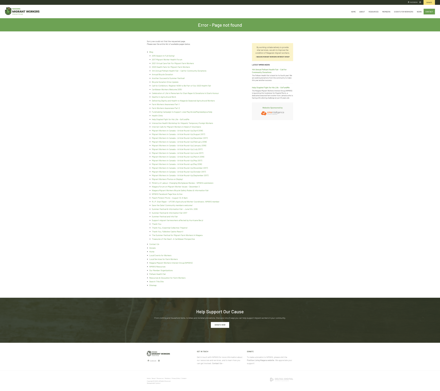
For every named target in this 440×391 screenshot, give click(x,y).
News (419, 12)
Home (353, 12)
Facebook (414, 2)
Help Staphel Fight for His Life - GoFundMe (170, 119)
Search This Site (156, 281)
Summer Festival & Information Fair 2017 (169, 213)
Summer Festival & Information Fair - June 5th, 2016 (175, 209)
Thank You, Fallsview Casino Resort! (167, 231)
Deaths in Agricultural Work (164, 97)
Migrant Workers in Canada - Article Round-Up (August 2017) (178, 134)
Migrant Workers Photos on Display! (167, 179)
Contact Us (154, 244)
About (362, 12)
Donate (429, 2)
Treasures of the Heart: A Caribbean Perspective (173, 239)
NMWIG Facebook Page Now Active (167, 194)
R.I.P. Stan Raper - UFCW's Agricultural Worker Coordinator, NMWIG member (185, 201)
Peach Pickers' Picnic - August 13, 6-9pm (170, 198)
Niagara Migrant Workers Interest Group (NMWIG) (170, 263)
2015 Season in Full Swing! (163, 55)
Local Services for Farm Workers (163, 259)
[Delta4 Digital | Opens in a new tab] (281, 379)
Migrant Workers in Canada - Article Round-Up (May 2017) (177, 160)
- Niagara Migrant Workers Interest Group (273, 57)
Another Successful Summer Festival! (168, 78)
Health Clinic (157, 115)
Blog (151, 52)
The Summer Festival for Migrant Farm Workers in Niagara (177, 235)
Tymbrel (157, 383)
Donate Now (220, 325)
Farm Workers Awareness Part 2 (166, 108)
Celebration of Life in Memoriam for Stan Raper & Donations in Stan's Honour (185, 93)
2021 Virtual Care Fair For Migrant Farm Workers (173, 63)
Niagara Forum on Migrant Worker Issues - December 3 (176, 186)
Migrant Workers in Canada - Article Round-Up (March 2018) (178, 156)
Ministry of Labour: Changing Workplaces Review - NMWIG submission (182, 183)
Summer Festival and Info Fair (165, 216)
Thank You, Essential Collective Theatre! (170, 227)
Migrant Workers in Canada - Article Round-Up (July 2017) (177, 149)
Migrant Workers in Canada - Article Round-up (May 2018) (177, 164)
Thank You (156, 224)
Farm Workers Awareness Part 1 (166, 104)
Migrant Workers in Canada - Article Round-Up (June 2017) (177, 153)
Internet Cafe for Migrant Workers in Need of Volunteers (176, 126)
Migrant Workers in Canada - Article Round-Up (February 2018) (179, 141)
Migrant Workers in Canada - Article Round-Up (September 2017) (180, 175)
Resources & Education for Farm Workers (167, 278)
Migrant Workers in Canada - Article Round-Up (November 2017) (180, 168)
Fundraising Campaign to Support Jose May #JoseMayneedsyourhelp (182, 112)
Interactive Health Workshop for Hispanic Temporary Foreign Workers (182, 123)
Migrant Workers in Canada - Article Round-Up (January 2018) (179, 145)
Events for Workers (403, 12)
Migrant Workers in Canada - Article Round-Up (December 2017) (180, 138)
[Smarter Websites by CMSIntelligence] (272, 113)
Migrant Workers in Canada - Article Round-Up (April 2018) (177, 130)
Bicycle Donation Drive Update (165, 82)
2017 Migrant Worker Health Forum (167, 59)
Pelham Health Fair (157, 274)
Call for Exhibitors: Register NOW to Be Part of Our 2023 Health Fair (181, 85)
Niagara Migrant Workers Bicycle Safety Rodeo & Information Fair (180, 190)
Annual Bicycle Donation (162, 74)
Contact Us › (217, 363)
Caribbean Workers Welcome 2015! (167, 89)
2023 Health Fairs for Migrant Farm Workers (171, 67)
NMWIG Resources (157, 266)
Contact (429, 12)
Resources (373, 12)
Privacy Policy (176, 378)
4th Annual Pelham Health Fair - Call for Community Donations (179, 70)
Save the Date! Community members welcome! (172, 205)
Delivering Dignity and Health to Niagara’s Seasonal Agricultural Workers (183, 100)
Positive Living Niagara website (260, 360)
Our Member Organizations (161, 270)
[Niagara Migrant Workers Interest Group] (158, 353)
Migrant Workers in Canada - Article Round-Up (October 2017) (179, 171)
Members (386, 12)
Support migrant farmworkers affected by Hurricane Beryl (177, 220)
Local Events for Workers (160, 255)
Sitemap (153, 285)
